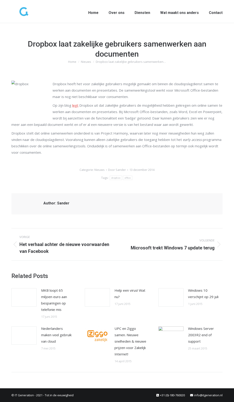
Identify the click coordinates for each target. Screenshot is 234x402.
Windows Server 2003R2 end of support (201, 335)
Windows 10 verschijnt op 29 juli (203, 293)
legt (75, 105)
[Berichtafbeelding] (24, 297)
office (128, 178)
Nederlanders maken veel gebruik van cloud (56, 335)
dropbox (115, 178)
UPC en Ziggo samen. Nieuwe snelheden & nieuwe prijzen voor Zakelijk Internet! (130, 341)
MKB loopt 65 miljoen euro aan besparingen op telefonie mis (54, 300)
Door (117, 170)
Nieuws (99, 170)
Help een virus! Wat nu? (129, 293)
